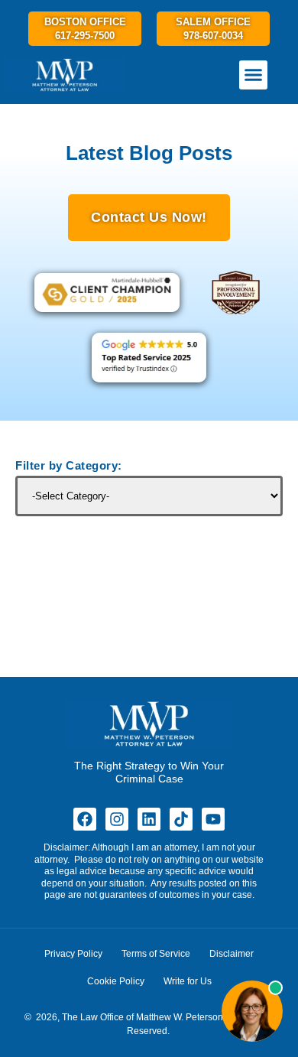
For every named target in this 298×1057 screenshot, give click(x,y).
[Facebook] (84, 819)
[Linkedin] (149, 819)
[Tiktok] (181, 819)
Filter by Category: (68, 466)
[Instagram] (116, 819)
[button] (253, 74)
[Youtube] (213, 819)
